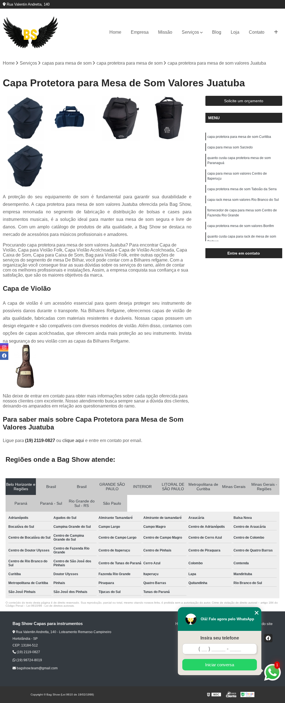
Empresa (140, 32)
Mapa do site (262, 624)
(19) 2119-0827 (40, 440)
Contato (256, 32)
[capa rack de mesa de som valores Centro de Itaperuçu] (121, 118)
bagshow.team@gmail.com (37, 668)
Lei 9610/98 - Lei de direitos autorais (50, 605)
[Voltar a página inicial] (30, 32)
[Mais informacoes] (276, 32)
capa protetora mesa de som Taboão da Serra (242, 189)
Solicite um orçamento (243, 101)
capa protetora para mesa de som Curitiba (239, 137)
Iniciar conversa (219, 664)
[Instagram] (4, 347)
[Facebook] (268, 638)
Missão (165, 32)
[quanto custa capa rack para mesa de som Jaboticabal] (73, 118)
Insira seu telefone (219, 638)
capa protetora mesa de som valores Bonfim (240, 226)
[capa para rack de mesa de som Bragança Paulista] (168, 118)
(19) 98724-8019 (29, 660)
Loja (235, 32)
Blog (216, 32)
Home (115, 32)
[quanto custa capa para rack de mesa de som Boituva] (25, 166)
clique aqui (73, 440)
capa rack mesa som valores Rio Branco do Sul (243, 200)
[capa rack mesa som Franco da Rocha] (25, 118)
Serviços (190, 32)
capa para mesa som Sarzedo (230, 147)
